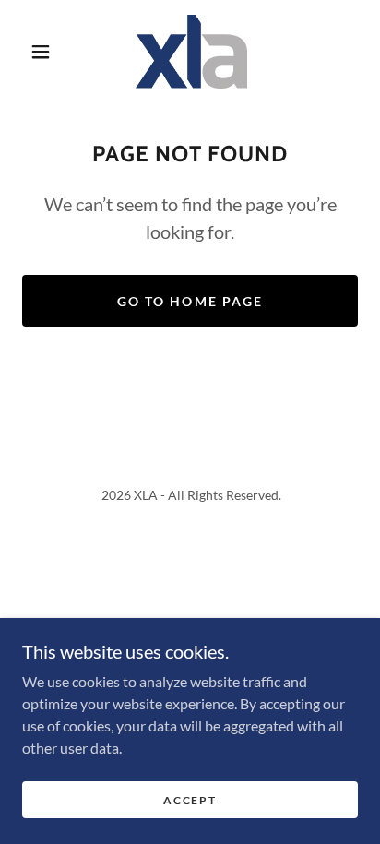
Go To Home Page (189, 301)
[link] (191, 52)
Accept (189, 800)
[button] (40, 51)
